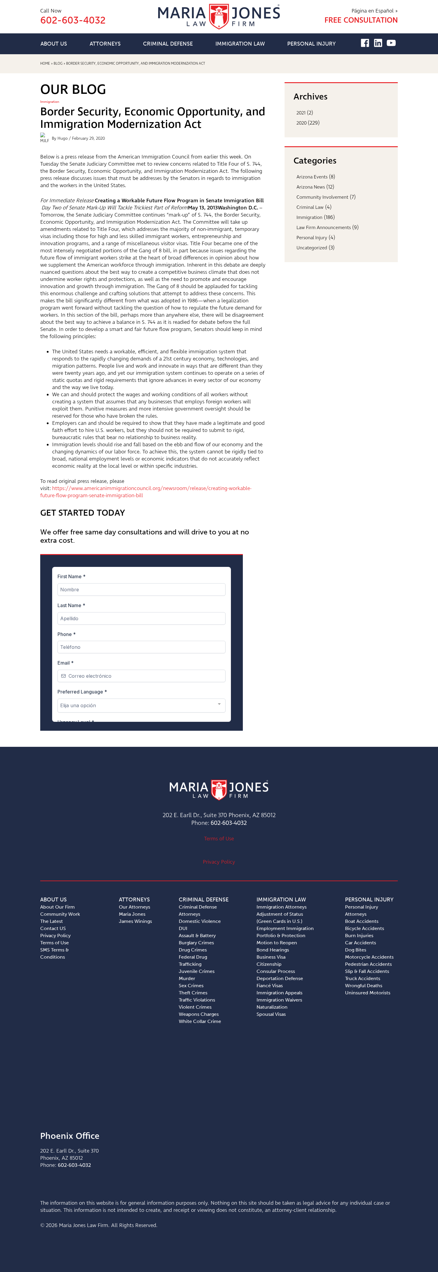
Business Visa (271, 957)
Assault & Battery (197, 935)
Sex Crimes (191, 985)
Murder (187, 978)
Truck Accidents (362, 978)
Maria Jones (132, 914)
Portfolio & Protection (281, 935)
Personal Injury (311, 238)
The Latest (51, 921)
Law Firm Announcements (323, 228)
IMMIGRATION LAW (240, 44)
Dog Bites (355, 950)
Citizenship (269, 964)
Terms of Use (219, 838)
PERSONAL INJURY (311, 44)
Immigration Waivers (279, 1000)
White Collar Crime (200, 1021)
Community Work (60, 914)
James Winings (135, 921)
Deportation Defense (280, 978)
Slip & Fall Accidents (367, 971)
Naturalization (272, 1007)
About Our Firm (57, 907)
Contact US (53, 928)
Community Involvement (322, 197)
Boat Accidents (361, 921)
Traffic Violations (197, 1000)
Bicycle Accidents (364, 928)
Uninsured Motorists (367, 993)
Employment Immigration (285, 928)
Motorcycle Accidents (369, 957)
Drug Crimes (193, 950)
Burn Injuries (359, 935)
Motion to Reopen (277, 943)
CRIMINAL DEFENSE (168, 44)
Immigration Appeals (279, 993)
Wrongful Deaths (363, 985)
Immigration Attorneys (282, 907)
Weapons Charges (199, 1014)
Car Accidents (360, 943)
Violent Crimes (195, 1007)
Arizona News (310, 187)
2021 (301, 113)
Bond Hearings (273, 950)
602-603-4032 (229, 823)
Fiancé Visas (270, 985)
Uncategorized (311, 248)
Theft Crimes (193, 993)
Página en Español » (375, 11)
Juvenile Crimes (197, 971)
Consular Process (276, 971)
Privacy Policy (219, 862)
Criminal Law (310, 207)
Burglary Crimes (196, 943)
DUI (183, 928)
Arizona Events (311, 177)
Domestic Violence (200, 921)
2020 (301, 123)
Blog (58, 63)
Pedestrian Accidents (368, 964)
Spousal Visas (271, 1014)
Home (45, 63)
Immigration (49, 102)
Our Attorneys (134, 907)
